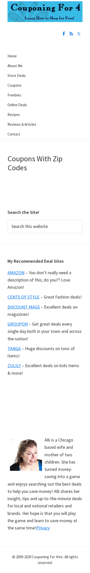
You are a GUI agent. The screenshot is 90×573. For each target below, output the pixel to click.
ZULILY (14, 365)
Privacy (43, 528)
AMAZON (16, 272)
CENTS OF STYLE (24, 297)
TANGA (14, 348)
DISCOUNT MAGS (24, 307)
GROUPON (18, 324)
